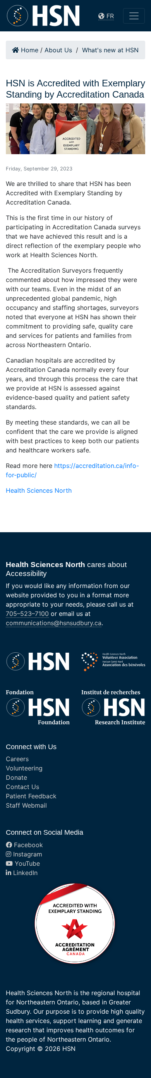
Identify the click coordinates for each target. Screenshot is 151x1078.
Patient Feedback (31, 796)
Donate (16, 777)
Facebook (27, 845)
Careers (17, 759)
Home (28, 50)
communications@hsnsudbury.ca (53, 623)
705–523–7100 (27, 613)
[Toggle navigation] (134, 16)
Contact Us (22, 787)
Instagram (26, 854)
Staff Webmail (26, 805)
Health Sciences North (39, 490)
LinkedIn (24, 873)
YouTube (26, 863)
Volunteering (24, 768)
